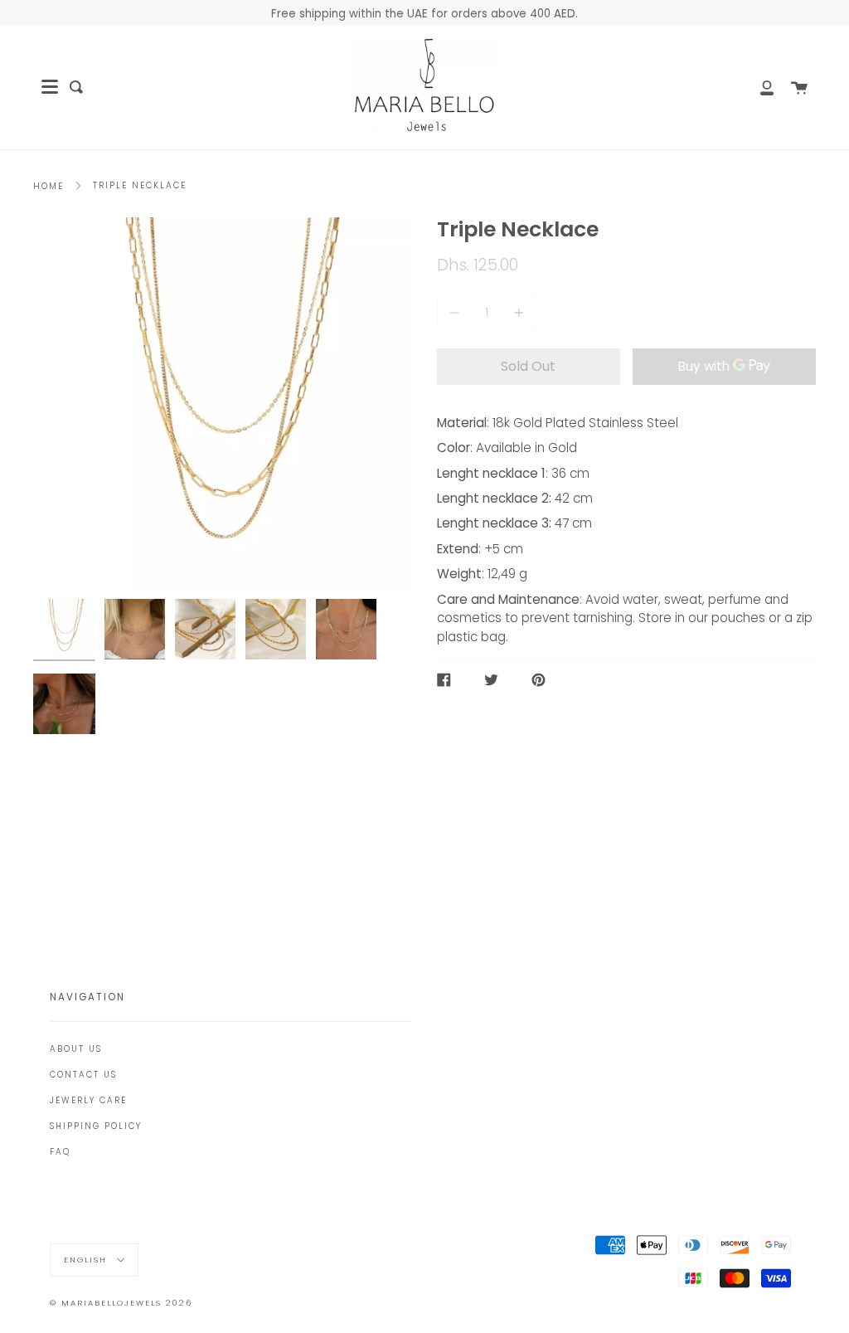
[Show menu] (50, 87)
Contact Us (83, 1074)
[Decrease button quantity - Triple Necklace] (457, 312)
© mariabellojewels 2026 (121, 1302)
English (87, 1259)
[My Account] (757, 87)
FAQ (60, 1151)
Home (48, 186)
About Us (76, 1049)
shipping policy (96, 1126)
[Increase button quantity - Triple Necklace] (516, 312)
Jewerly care (88, 1100)
